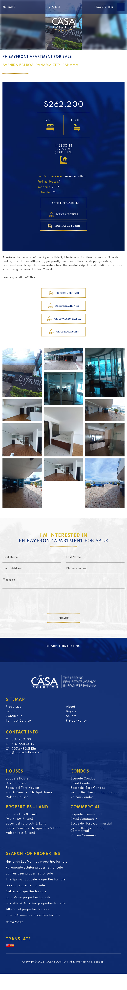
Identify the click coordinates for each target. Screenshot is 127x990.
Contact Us (14, 716)
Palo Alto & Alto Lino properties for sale (36, 903)
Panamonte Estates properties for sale (34, 867)
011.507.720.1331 (19, 739)
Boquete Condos (82, 778)
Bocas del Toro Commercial (91, 823)
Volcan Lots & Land (20, 832)
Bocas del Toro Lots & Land (26, 823)
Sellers (71, 716)
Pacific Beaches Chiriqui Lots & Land (33, 828)
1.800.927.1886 (103, 7)
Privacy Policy (76, 720)
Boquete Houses (18, 778)
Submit (63, 618)
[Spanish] (12, 945)
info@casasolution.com (24, 752)
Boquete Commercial (86, 814)
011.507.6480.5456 (21, 749)
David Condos (81, 783)
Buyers (71, 711)
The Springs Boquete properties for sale (35, 879)
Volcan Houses (17, 797)
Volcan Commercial (85, 835)
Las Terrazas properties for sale (29, 873)
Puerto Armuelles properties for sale (33, 915)
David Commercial (84, 819)
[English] (8, 945)
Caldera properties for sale (26, 891)
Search (11, 711)
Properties (13, 706)
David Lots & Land (19, 819)
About (70, 706)
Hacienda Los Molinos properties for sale (36, 861)
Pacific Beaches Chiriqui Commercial (88, 829)
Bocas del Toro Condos (87, 787)
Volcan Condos (81, 797)
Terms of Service (18, 720)
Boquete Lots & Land (21, 814)
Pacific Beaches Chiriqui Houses (30, 792)
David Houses (16, 783)
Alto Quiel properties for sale (28, 909)
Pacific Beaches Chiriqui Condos (94, 792)
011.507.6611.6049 (20, 744)
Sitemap (99, 962)
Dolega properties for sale (25, 885)
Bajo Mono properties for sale (28, 897)
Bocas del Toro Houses (23, 787)
